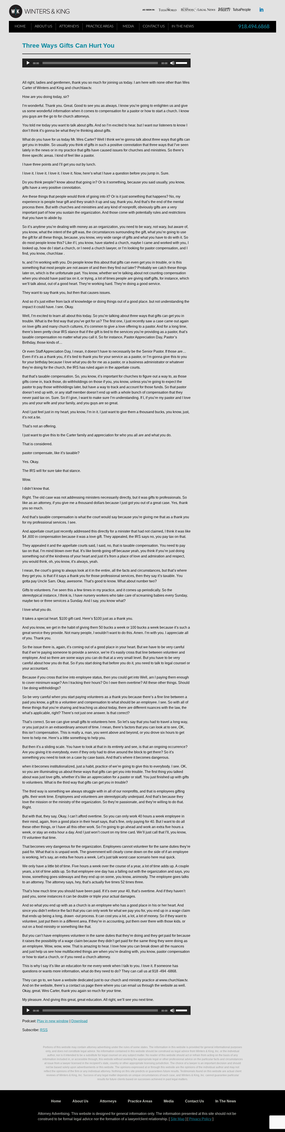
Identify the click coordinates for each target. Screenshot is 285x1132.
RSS (44, 1030)
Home (20, 26)
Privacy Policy (200, 1119)
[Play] (28, 63)
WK (43, 11)
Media (128, 26)
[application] (106, 63)
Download (79, 1021)
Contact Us (154, 26)
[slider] (182, 63)
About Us (43, 26)
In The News (183, 26)
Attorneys (69, 26)
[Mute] (172, 63)
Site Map (178, 1119)
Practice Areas (100, 26)
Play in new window (53, 1021)
